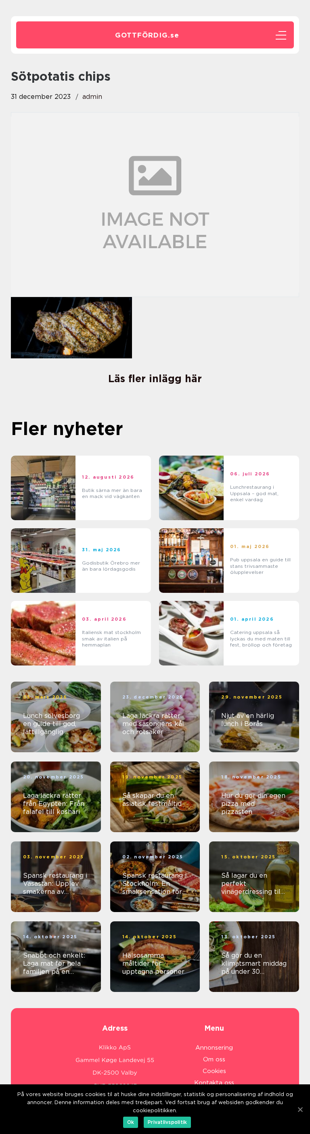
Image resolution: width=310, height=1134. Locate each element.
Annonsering (214, 1047)
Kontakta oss (214, 1082)
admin (92, 96)
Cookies (214, 1071)
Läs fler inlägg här (155, 378)
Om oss (214, 1059)
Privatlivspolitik (167, 1122)
